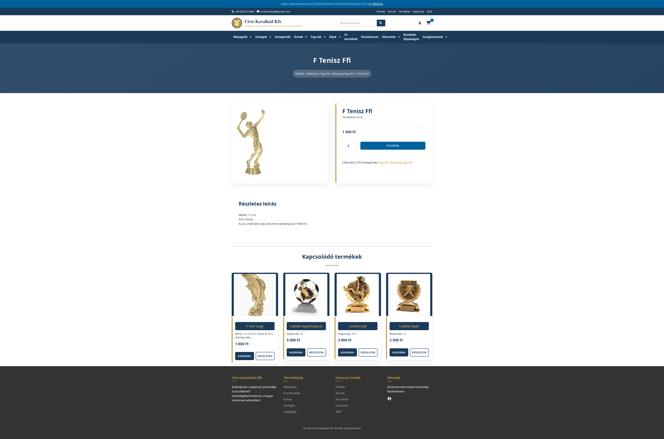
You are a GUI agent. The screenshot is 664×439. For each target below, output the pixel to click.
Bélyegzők (240, 37)
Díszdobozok (370, 37)
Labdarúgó (358, 326)
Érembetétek (292, 393)
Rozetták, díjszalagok (411, 37)
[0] (428, 23)
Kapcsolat (418, 11)
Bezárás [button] (378, 4)
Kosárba (393, 145)
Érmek (298, 37)
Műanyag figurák (342, 73)
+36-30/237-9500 (244, 11)
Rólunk (392, 11)
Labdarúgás (409, 326)
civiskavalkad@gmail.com (275, 11)
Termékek (404, 11)
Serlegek (261, 37)
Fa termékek (351, 37)
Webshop (312, 73)
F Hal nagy (255, 326)
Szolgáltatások (433, 37)
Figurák (316, 37)
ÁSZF (429, 11)
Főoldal (381, 11)
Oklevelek (389, 37)
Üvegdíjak (290, 412)
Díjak (332, 37)
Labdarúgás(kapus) (306, 326)
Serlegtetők (283, 37)
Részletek (265, 356)
